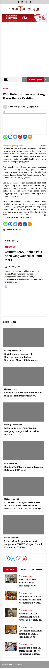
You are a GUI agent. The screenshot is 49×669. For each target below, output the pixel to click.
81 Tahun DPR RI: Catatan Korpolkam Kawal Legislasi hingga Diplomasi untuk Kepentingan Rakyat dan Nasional (31, 616)
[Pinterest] (20, 137)
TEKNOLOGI (10, 247)
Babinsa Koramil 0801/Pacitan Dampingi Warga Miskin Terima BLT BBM (21, 431)
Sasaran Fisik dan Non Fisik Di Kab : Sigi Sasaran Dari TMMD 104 (23, 394)
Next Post (10, 240)
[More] (30, 137)
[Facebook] (10, 137)
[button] (24, 79)
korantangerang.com (13, 146)
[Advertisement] (24, 51)
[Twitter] (15, 137)
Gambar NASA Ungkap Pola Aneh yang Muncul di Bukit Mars (23, 256)
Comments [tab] (39, 569)
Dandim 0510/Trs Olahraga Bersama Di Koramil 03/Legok (23, 468)
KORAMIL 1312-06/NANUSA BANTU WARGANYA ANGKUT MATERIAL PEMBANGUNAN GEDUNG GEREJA (23, 505)
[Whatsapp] (5, 137)
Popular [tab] (10, 569)
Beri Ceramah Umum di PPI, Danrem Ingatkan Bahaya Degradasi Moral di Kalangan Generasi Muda (20, 357)
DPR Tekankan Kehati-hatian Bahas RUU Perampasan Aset (31, 633)
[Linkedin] (25, 137)
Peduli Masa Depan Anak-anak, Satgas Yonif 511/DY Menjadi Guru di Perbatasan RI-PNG (23, 544)
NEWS (5, 89)
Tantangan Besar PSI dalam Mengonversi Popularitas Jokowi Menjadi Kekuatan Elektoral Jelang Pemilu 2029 (30, 650)
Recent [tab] (24, 569)
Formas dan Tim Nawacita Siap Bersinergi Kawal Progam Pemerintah (29, 582)
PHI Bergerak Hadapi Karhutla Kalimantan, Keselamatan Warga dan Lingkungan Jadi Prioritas (30, 599)
